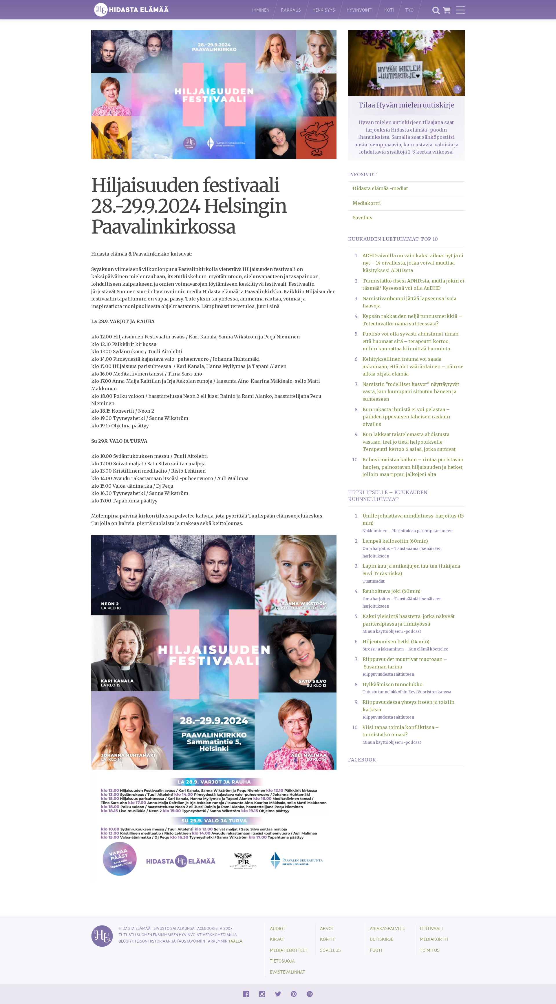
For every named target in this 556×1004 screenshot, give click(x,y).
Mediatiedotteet (289, 950)
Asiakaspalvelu (387, 928)
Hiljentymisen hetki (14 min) (396, 641)
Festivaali (431, 928)
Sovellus (362, 218)
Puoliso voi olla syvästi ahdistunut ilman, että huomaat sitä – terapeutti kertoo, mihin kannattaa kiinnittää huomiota (411, 341)
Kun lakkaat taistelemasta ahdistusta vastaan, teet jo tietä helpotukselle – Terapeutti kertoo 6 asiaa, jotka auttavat (409, 441)
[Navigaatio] (460, 10)
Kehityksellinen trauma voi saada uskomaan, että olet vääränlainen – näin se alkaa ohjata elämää (413, 366)
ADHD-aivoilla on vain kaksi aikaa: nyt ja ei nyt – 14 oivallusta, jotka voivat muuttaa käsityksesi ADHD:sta (413, 263)
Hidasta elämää (165, 9)
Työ (409, 10)
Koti (389, 10)
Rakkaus (291, 10)
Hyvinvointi (360, 10)
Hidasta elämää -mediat (380, 188)
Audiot (278, 928)
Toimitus (430, 950)
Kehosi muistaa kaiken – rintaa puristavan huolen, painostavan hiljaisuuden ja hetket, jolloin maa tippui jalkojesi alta (413, 467)
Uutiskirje (381, 939)
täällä (235, 941)
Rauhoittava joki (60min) (391, 591)
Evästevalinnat (287, 972)
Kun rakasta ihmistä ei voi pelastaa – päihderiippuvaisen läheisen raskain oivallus (406, 417)
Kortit (327, 939)
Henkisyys (323, 10)
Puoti (376, 950)
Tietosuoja (282, 961)
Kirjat (277, 939)
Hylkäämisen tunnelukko (393, 684)
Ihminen (260, 10)
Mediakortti (367, 203)
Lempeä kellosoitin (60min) (395, 541)
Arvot (327, 928)
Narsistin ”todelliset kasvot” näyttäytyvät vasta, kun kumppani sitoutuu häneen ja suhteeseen (411, 391)
